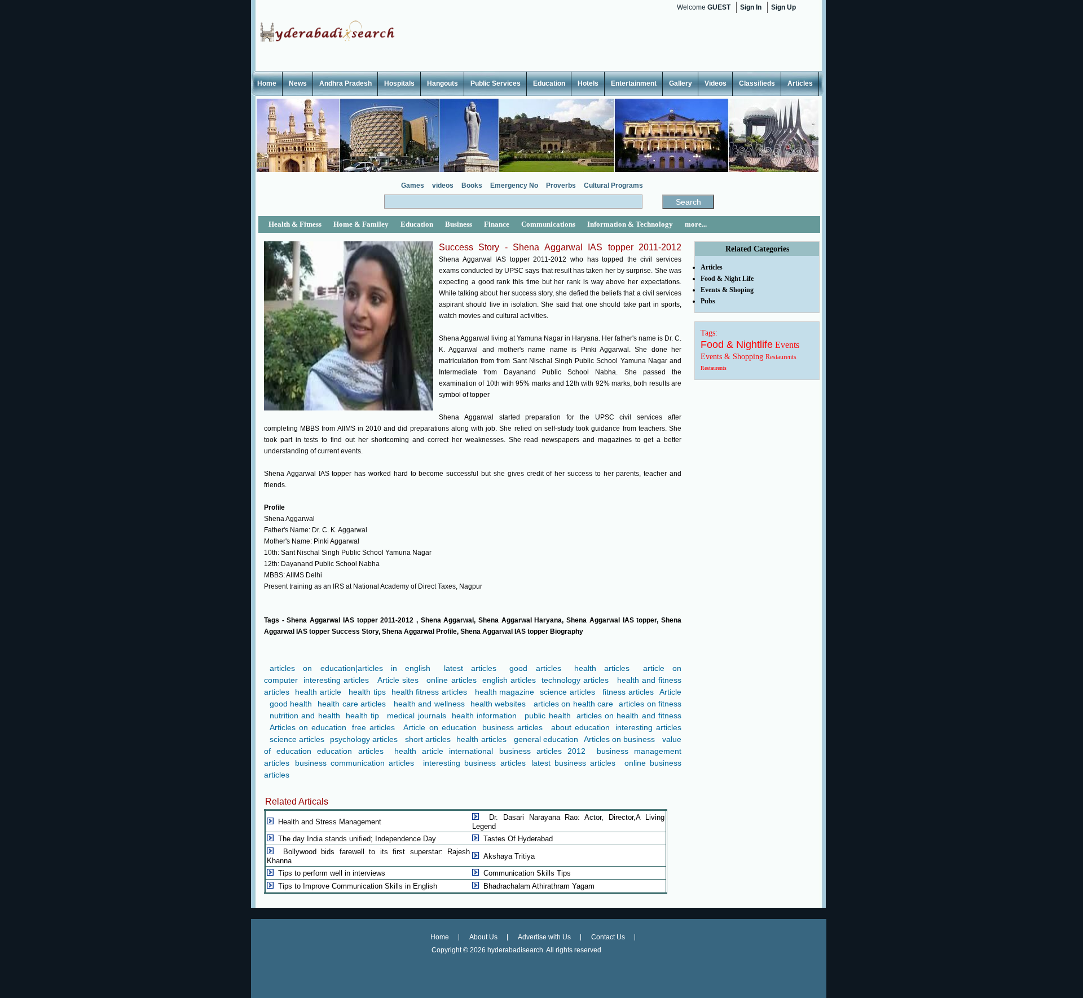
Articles (800, 83)
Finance (496, 224)
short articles (428, 739)
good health (291, 703)
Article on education (439, 727)
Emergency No (514, 185)
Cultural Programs (613, 185)
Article (670, 691)
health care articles (352, 703)
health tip (362, 715)
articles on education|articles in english (350, 668)
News (298, 83)
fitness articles (628, 691)
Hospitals (399, 83)
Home (266, 83)
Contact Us (608, 937)
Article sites (398, 680)
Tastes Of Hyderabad (518, 838)
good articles (535, 668)
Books (471, 185)
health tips (367, 691)
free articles (373, 727)
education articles (350, 751)
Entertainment (634, 83)
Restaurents (780, 357)
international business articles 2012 (517, 751)
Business (458, 224)
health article (318, 691)
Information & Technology (630, 224)
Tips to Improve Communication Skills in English (357, 886)
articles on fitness (650, 703)
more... (696, 224)
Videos (716, 83)
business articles (512, 727)
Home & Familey (361, 224)
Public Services (495, 83)
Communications (548, 224)
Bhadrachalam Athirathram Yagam (539, 886)
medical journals (416, 715)
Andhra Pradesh (345, 83)
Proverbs (561, 185)
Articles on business (619, 739)
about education (580, 727)
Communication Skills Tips (527, 873)
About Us (483, 937)
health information (484, 715)
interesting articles (336, 680)
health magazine (505, 691)
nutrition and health (305, 715)
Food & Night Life (727, 278)
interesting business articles (474, 762)
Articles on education (308, 727)
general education (546, 739)
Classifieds (757, 83)
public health (547, 715)
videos (443, 185)
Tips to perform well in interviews (331, 873)
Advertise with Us (544, 937)
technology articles (575, 680)
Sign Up (783, 7)
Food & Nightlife (737, 344)
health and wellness (429, 703)
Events (787, 345)
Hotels (588, 83)
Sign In (750, 7)
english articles (509, 680)
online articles (451, 680)
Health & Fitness (295, 224)
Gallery (680, 83)
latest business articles (573, 762)
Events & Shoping (727, 290)
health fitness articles (429, 691)
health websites (498, 703)
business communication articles (354, 762)
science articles (567, 691)
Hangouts (442, 83)
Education (549, 83)
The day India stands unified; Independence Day (357, 838)
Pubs (708, 301)
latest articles (470, 668)
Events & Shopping (732, 356)
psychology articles (364, 739)
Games (412, 185)
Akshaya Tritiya (509, 856)
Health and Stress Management (329, 822)
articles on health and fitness (628, 715)
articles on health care (573, 703)
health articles (601, 668)
